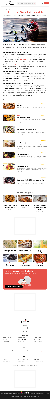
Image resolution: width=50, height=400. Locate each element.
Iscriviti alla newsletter (14, 286)
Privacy (21, 396)
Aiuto (38, 396)
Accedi (47, 3)
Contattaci (23, 365)
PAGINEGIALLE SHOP (16, 393)
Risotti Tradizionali (22, 339)
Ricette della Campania (23, 359)
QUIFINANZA (42, 393)
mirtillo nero (16, 65)
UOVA (17, 152)
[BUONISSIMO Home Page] (9, 3)
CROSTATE (18, 115)
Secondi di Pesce (37, 337)
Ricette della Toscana (38, 361)
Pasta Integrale (21, 337)
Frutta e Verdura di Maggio (8, 350)
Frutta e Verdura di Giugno (8, 351)
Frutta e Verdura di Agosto (23, 351)
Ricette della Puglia (38, 359)
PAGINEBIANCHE (26, 393)
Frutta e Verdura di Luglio (23, 350)
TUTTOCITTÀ (32, 393)
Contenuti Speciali (16, 365)
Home (4, 9)
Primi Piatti (5, 339)
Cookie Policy (26, 396)
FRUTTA (40, 248)
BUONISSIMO (47, 393)
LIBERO (2, 393)
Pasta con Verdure (6, 343)
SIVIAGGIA (38, 393)
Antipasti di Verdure (7, 337)
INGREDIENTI (8, 9)
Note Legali (17, 396)
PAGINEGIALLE (9, 393)
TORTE (18, 140)
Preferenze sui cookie (32, 396)
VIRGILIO (5, 393)
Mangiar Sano (5, 359)
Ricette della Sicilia (22, 361)
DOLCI (17, 103)
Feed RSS (35, 365)
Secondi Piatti (21, 341)
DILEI (35, 393)
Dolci (35, 343)
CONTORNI (25, 203)
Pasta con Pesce (6, 341)
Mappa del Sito (29, 365)
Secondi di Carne (37, 339)
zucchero (25, 63)
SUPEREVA (25, 394)
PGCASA (21, 393)
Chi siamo (12, 396)
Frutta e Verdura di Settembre (40, 350)
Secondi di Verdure (22, 343)
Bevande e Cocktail (38, 341)
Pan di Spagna (22, 59)
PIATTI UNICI (10, 203)
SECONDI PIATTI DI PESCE (10, 248)
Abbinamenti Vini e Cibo (8, 361)
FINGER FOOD (25, 262)
